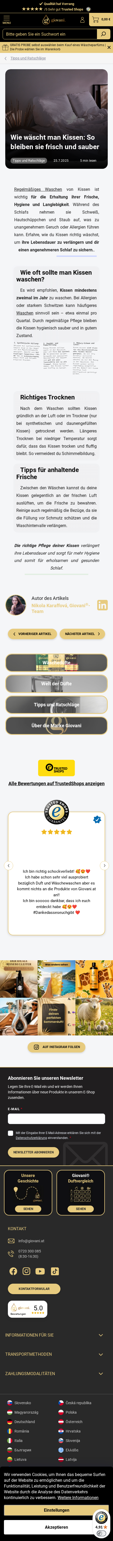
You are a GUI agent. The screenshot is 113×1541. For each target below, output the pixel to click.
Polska (71, 1412)
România (21, 1431)
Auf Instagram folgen (61, 1047)
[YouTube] (40, 1270)
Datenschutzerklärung (31, 1138)
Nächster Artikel (80, 634)
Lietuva (20, 1459)
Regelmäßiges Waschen (38, 189)
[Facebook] (12, 1270)
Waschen (24, 313)
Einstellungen (56, 1510)
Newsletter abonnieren (33, 1152)
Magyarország (26, 1412)
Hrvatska (73, 1431)
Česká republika (78, 1403)
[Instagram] (25, 1270)
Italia (18, 1441)
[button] (104, 865)
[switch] (101, 1533)
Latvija (71, 1459)
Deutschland (24, 1422)
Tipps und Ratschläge (29, 160)
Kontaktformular (34, 1289)
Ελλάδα (72, 1450)
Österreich (74, 1422)
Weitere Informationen (78, 1497)
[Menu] (6, 19)
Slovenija (73, 1441)
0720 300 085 (29, 1253)
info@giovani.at (31, 1241)
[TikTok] (54, 1270)
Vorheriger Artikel (35, 634)
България (22, 1450)
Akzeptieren (56, 1527)
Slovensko (22, 1403)
